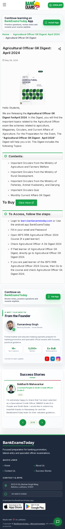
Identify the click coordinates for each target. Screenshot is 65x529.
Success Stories (43, 471)
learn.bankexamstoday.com (36, 220)
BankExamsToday (18, 442)
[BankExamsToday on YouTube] (47, 358)
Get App (55, 296)
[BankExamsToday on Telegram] (52, 358)
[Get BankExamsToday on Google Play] (35, 506)
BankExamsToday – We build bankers (29, 524)
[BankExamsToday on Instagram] (58, 358)
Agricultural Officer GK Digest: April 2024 (36, 34)
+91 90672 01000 (19, 494)
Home (5, 34)
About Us (40, 465)
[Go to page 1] (23, 422)
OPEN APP (57, 5)
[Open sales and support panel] (58, 521)
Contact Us (10, 471)
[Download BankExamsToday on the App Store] (13, 506)
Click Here (25, 202)
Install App (53, 22)
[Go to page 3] (42, 422)
